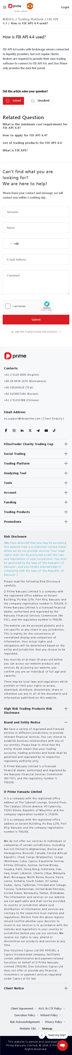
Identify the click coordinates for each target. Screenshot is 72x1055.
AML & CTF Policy (50, 1008)
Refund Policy (49, 1015)
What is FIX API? (15, 150)
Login (65, 7)
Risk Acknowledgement (25, 1022)
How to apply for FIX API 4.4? (25, 135)
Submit (36, 319)
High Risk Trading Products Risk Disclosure (36, 331)
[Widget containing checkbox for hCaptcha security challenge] (28, 306)
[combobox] (10, 243)
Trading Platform (31, 19)
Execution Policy (24, 1015)
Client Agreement (22, 1008)
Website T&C (28, 1028)
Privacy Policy (53, 1022)
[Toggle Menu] (5, 7)
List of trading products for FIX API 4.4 (32, 143)
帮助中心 (8, 19)
